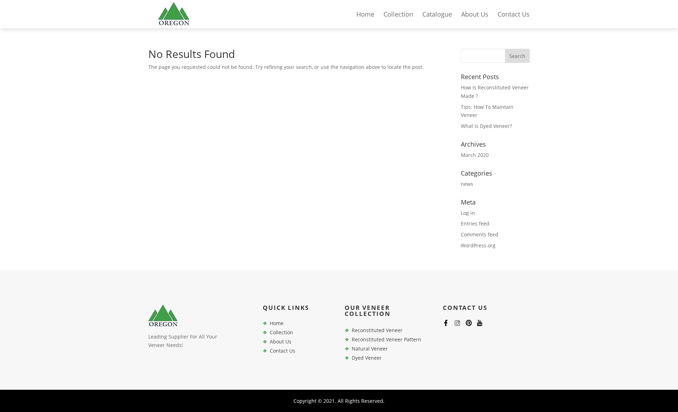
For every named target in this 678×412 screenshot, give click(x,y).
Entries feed (475, 223)
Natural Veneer (370, 348)
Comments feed (479, 234)
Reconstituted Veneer (377, 330)
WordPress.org (478, 245)
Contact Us (514, 15)
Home (365, 15)
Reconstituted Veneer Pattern (386, 339)
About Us (474, 15)
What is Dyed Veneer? (486, 126)
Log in (468, 213)
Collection (398, 15)
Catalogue (437, 15)
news (467, 184)
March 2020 (475, 155)
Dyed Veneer (367, 357)
